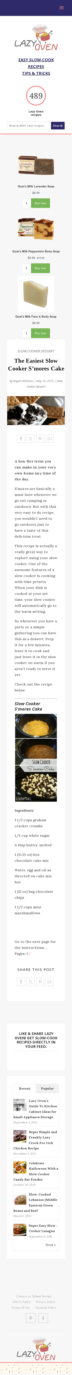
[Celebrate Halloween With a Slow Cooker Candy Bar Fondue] (19, 1173)
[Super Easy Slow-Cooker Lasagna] (19, 1235)
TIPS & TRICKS (36, 73)
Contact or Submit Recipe (33, 1296)
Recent (24, 1088)
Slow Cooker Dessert (36, 351)
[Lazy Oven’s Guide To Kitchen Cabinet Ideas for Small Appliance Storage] (19, 1111)
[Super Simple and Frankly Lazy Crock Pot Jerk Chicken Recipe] (19, 1142)
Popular (47, 1088)
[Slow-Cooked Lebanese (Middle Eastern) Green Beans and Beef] (19, 1204)
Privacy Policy (45, 1302)
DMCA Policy (22, 1302)
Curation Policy (45, 1307)
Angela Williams (23, 381)
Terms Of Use (20, 1307)
